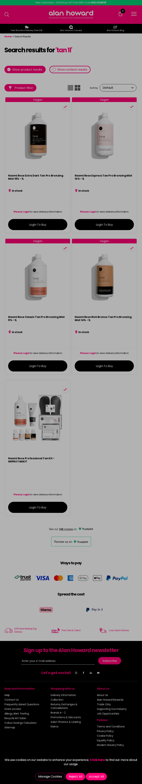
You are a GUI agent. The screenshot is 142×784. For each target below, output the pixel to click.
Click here (97, 760)
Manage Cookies (50, 776)
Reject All (75, 776)
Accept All (96, 776)
